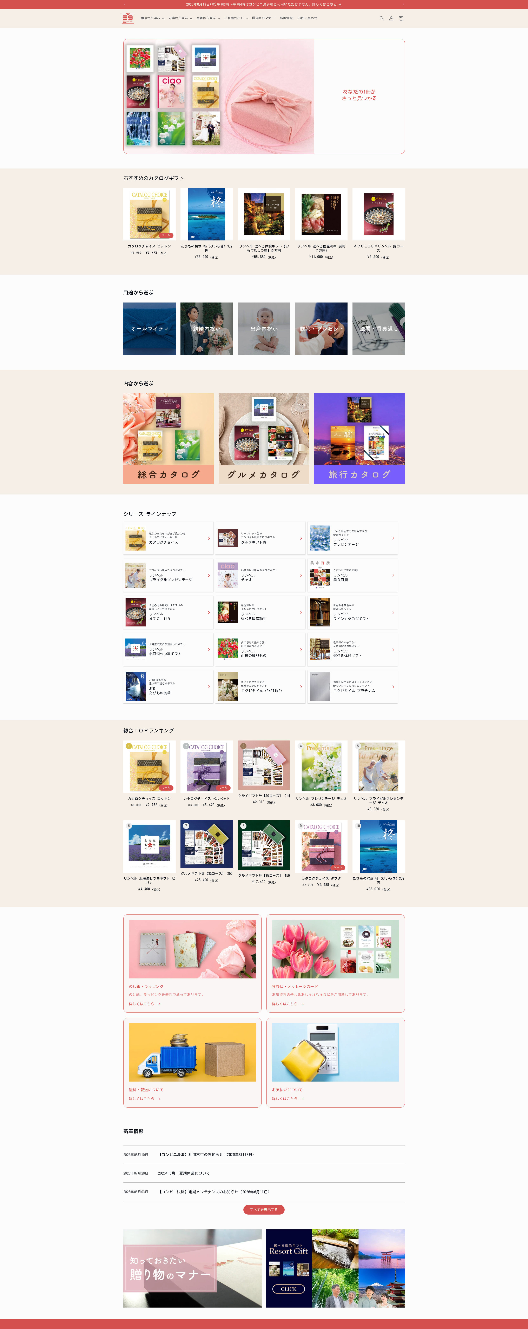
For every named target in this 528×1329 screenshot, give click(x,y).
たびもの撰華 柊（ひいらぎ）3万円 (206, 248)
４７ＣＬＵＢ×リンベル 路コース (378, 248)
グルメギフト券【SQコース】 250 (207, 873)
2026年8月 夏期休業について (184, 1173)
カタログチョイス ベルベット (207, 798)
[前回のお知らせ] (124, 4)
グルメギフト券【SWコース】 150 (264, 875)
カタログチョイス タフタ (321, 878)
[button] (152, 18)
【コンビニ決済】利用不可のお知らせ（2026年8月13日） (207, 1154)
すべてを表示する (264, 1209)
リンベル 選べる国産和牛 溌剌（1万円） (321, 248)
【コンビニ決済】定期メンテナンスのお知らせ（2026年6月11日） (215, 1192)
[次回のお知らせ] (403, 4)
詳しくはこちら (141, 1004)
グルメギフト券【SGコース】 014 (264, 795)
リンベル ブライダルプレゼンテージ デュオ (378, 801)
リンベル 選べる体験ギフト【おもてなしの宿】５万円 (264, 248)
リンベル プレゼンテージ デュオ (321, 798)
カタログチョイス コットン (149, 246)
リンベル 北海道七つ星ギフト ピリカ (149, 880)
